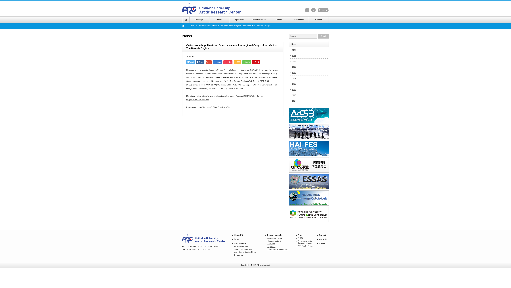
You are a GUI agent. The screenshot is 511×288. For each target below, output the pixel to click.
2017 (294, 101)
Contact (322, 235)
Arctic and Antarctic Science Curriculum (305, 242)
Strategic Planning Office (243, 249)
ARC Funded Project (305, 246)
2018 (294, 95)
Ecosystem (271, 244)
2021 (294, 78)
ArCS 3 (300, 238)
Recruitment (238, 255)
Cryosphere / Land (274, 241)
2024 (294, 61)
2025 (294, 56)
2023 (294, 67)
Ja (323, 10)
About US (238, 235)
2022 (294, 73)
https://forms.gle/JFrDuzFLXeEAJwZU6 (213, 107)
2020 (294, 84)
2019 (294, 90)
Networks (323, 239)
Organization (240, 243)
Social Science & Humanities (277, 250)
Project (301, 235)
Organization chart (241, 246)
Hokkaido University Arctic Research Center (211, 8)
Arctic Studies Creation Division (245, 252)
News (236, 239)
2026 (294, 50)
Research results (275, 235)
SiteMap (322, 243)
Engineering (271, 247)
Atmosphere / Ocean (274, 238)
